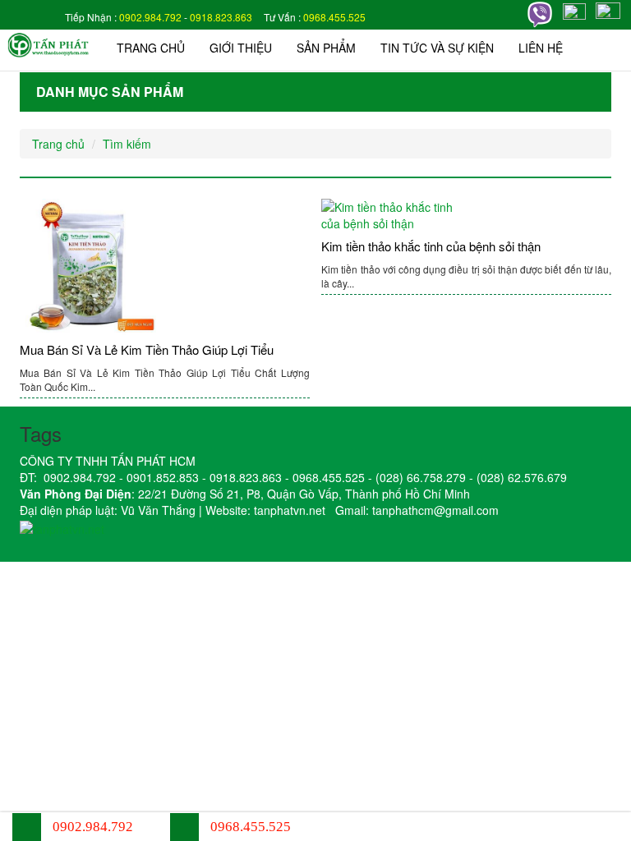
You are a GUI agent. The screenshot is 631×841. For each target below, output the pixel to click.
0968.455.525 (334, 17)
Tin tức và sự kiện (437, 47)
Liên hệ (540, 47)
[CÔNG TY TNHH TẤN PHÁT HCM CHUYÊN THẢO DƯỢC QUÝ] (48, 43)
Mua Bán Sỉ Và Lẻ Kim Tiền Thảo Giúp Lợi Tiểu (147, 349)
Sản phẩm (326, 47)
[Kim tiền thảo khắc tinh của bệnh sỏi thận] (466, 215)
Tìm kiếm (127, 144)
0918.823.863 (221, 17)
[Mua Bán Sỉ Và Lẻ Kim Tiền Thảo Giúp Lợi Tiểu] (165, 267)
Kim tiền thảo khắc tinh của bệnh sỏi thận (431, 246)
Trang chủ (151, 47)
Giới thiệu (241, 47)
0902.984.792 (150, 17)
